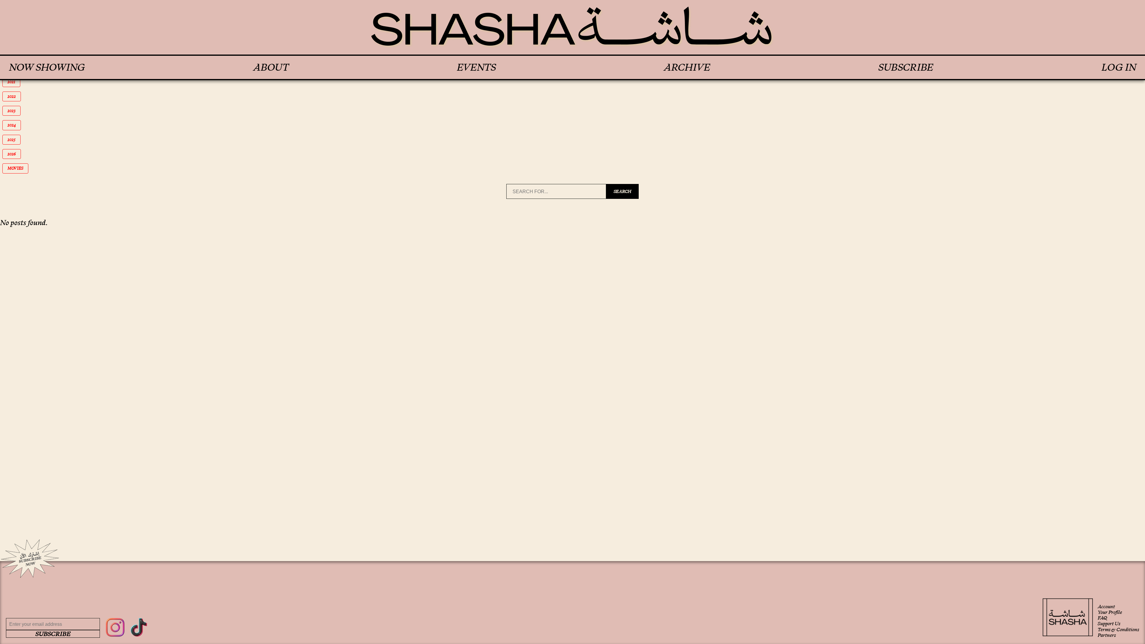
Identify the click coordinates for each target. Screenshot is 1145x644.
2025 (14, 139)
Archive (687, 67)
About (271, 67)
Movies (17, 168)
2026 (14, 154)
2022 (14, 96)
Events (476, 67)
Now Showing (47, 67)
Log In (1118, 67)
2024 (14, 125)
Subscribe (905, 67)
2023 (14, 110)
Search (622, 191)
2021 (13, 81)
